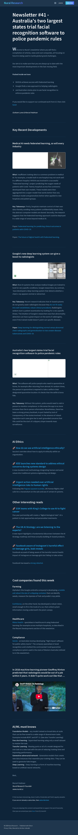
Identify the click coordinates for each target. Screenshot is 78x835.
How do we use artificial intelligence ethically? (40, 447)
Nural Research (13, 3)
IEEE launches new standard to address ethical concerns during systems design (38, 465)
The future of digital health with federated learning (38, 237)
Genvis (15, 641)
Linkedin (27, 828)
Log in (61, 3)
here (14, 105)
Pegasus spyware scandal (34, 488)
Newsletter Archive (18, 828)
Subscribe (70, 3)
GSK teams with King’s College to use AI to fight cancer (38, 510)
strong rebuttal (36, 563)
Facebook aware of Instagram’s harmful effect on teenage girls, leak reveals (38, 547)
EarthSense (17, 604)
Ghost (31, 826)
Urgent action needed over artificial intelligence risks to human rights (32, 484)
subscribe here (44, 800)
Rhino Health (17, 622)
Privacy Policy (8, 828)
